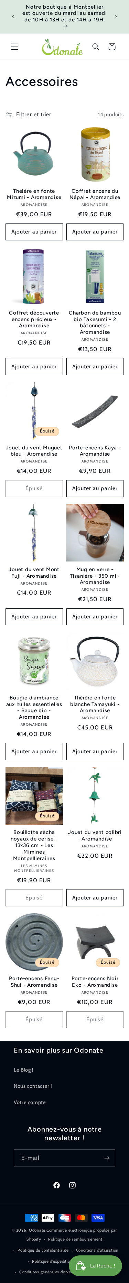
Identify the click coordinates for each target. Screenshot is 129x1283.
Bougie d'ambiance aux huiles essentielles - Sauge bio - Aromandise (34, 707)
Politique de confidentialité (43, 1250)
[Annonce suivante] (115, 16)
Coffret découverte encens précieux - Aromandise (34, 319)
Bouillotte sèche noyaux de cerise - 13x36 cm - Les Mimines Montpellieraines (34, 845)
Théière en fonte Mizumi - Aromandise (34, 194)
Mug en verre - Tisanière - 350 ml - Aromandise (95, 576)
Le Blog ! (24, 1070)
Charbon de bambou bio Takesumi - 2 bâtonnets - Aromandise (95, 322)
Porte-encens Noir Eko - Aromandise (95, 981)
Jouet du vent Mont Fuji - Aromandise (34, 572)
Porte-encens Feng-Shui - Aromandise (34, 981)
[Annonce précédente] (13, 16)
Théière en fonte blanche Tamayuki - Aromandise (95, 704)
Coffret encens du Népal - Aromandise (95, 194)
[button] (14, 46)
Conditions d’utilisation (97, 1250)
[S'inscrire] (107, 1158)
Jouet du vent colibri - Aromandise (95, 835)
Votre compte (30, 1102)
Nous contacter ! (33, 1086)
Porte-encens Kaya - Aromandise (95, 451)
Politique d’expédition (52, 1261)
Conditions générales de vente (48, 1272)
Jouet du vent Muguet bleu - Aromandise (34, 451)
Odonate (37, 1230)
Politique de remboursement (75, 1239)
